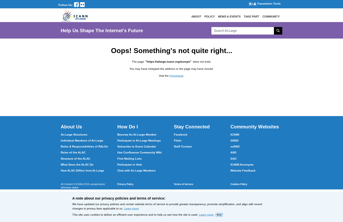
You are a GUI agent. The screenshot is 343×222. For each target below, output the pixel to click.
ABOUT (196, 16)
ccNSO (235, 146)
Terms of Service (183, 184)
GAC (233, 158)
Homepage (176, 75)
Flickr (177, 140)
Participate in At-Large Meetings (139, 140)
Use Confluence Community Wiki (139, 152)
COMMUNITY (271, 16)
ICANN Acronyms (241, 164)
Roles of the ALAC (73, 152)
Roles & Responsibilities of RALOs (84, 146)
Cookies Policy (238, 184)
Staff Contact (183, 146)
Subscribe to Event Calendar (136, 146)
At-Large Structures (74, 134)
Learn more (131, 208)
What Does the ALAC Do (77, 164)
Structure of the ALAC (75, 158)
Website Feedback (242, 170)
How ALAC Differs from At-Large (82, 170)
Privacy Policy (125, 184)
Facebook (180, 134)
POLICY (209, 16)
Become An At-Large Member (136, 134)
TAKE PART (251, 16)
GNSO (234, 140)
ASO (233, 152)
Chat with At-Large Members (136, 170)
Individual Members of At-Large (82, 140)
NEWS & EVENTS (229, 16)
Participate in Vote (129, 164)
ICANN (234, 134)
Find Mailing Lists (129, 158)
